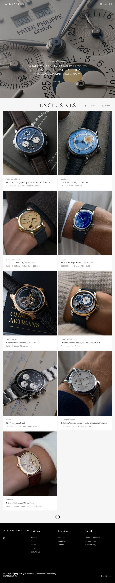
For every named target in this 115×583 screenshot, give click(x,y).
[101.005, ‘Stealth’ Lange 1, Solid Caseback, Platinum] (85, 383)
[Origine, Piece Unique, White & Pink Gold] (85, 303)
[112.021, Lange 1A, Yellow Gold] (30, 223)
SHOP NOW (57, 81)
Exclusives (35, 538)
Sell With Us (35, 552)
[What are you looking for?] (105, 4)
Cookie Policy (90, 545)
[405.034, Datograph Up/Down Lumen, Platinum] (30, 143)
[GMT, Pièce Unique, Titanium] (85, 143)
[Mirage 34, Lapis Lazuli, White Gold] (85, 223)
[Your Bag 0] (110, 4)
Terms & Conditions (92, 538)
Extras (33, 548)
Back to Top (106, 576)
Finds (33, 541)
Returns (61, 545)
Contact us (62, 541)
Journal (33, 545)
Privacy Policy (90, 541)
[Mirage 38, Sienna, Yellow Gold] (30, 463)
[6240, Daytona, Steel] (30, 383)
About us (61, 538)
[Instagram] (4, 538)
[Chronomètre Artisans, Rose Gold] (30, 303)
